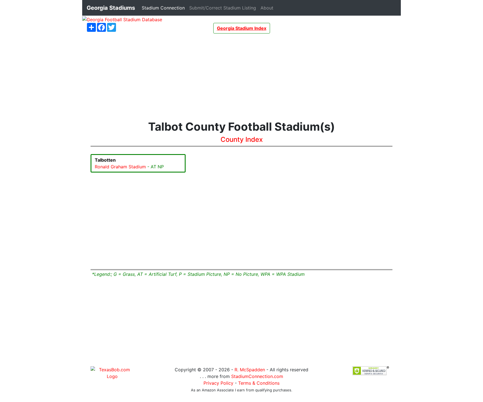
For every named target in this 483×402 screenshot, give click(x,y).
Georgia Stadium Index (241, 28)
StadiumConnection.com (257, 376)
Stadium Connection (164, 8)
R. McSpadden (250, 369)
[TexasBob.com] (112, 372)
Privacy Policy (218, 383)
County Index (242, 139)
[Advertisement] (241, 77)
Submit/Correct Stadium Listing (223, 8)
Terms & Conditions (259, 383)
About (268, 8)
